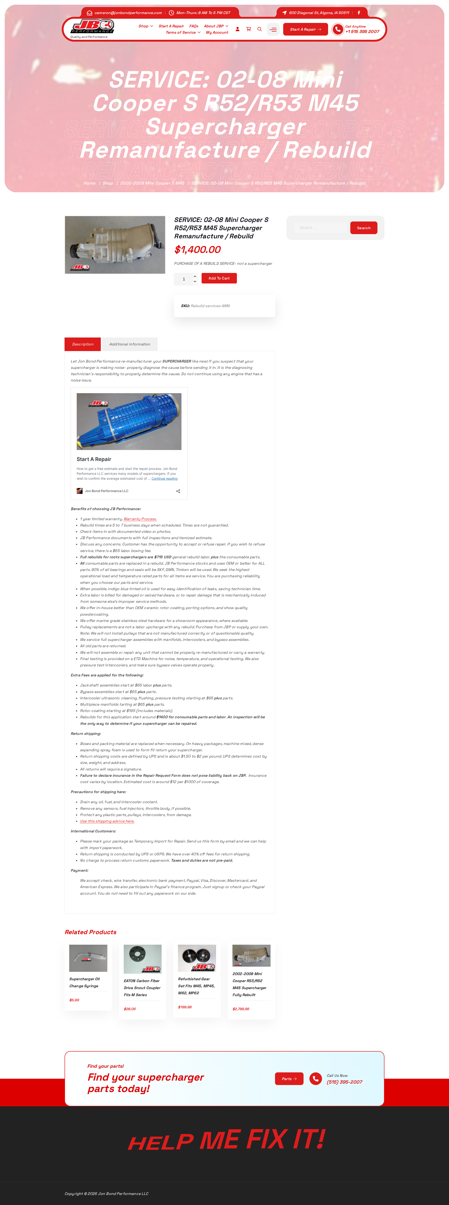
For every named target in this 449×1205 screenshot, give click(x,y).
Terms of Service (181, 32)
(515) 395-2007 (344, 1082)
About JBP (213, 26)
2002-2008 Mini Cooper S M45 (152, 183)
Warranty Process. (140, 518)
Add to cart (219, 278)
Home (89, 183)
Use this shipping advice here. (107, 821)
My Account (217, 32)
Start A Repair (171, 26)
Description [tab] (82, 344)
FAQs (193, 26)
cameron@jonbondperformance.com (128, 13)
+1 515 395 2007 (362, 31)
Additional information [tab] (129, 344)
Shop (143, 26)
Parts (287, 1078)
